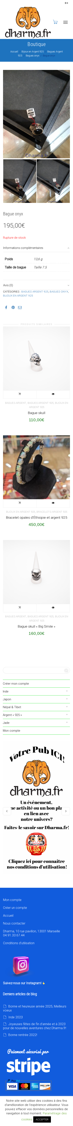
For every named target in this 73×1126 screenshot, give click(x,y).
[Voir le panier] (55, 21)
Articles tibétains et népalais (36, 807)
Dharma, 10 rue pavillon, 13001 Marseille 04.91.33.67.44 (31, 933)
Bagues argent (15, 402)
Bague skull (36, 413)
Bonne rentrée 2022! (22, 1035)
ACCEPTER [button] (42, 1119)
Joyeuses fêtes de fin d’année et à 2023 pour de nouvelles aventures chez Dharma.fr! (34, 1026)
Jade (6, 723)
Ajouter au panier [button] (19, 395)
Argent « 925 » (12, 715)
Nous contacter (14, 923)
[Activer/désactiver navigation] (65, 22)
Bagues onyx (32, 55)
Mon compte (11, 730)
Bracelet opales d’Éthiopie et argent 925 (36, 517)
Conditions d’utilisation (18, 943)
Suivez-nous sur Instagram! (22, 983)
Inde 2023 (15, 1017)
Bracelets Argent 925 (51, 511)
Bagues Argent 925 (34, 291)
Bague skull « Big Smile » (36, 626)
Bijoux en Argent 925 (32, 51)
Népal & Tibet (12, 707)
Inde (6, 691)
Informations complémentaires (23, 248)
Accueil (14, 51)
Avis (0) (8, 285)
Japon (7, 699)
